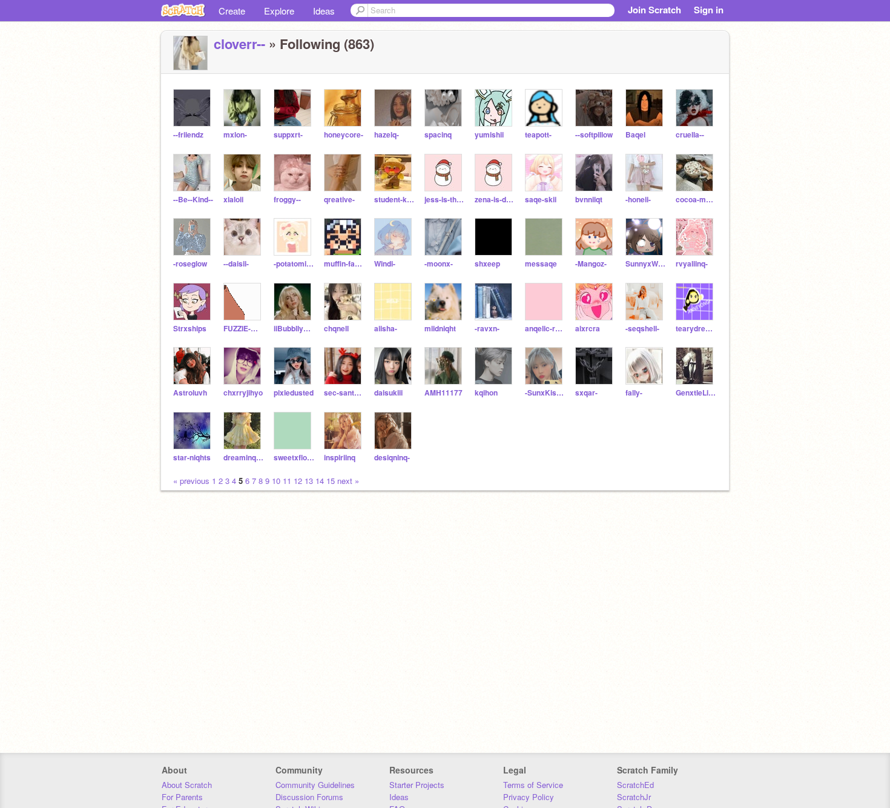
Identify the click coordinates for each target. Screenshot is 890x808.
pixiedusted (294, 393)
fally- (633, 393)
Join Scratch (654, 9)
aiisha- (385, 328)
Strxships (189, 328)
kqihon (486, 393)
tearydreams (696, 328)
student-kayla (394, 199)
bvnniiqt (588, 199)
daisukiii (388, 393)
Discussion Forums (309, 797)
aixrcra (587, 328)
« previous (192, 480)
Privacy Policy (528, 797)
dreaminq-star (243, 457)
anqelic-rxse (545, 328)
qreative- (339, 199)
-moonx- (438, 264)
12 (298, 480)
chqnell (336, 328)
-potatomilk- (294, 264)
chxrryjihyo (243, 393)
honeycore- (343, 135)
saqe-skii (540, 199)
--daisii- (236, 264)
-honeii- (638, 199)
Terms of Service (533, 784)
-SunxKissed (545, 393)
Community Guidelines (315, 784)
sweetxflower (294, 457)
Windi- (384, 264)
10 (276, 480)
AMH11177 (443, 393)
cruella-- (690, 135)
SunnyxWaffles (645, 264)
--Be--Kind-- (193, 199)
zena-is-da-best (495, 199)
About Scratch (187, 784)
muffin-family (344, 264)
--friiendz (188, 135)
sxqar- (586, 393)
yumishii (489, 135)
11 (287, 480)
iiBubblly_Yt (294, 328)
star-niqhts (192, 457)
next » (348, 480)
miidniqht (440, 328)
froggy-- (287, 199)
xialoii (233, 199)
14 (319, 480)
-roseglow (190, 264)
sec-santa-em (344, 393)
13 (309, 480)
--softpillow (594, 135)
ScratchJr (634, 797)
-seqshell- (642, 328)
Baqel (635, 135)
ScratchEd (635, 784)
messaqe (541, 264)
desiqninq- (392, 457)
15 (330, 480)
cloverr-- (239, 43)
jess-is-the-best (444, 199)
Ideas (324, 10)
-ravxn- (487, 328)
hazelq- (386, 135)
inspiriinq (339, 457)
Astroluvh (190, 393)
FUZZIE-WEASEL (243, 328)
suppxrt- (288, 135)
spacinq (438, 135)
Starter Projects (416, 784)
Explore (279, 10)
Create (232, 10)
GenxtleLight (696, 393)
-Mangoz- (591, 264)
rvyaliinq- (692, 264)
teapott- (538, 135)
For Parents (182, 797)
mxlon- (235, 135)
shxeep (487, 264)
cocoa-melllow (696, 199)
